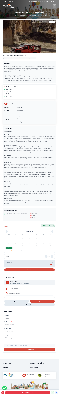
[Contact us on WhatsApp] (4, 388)
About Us (46, 1)
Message (6, 335)
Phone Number (8, 328)
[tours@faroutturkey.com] (56, 392)
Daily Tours (24, 15)
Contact (53, 1)
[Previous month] (7, 231)
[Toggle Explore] (28, 367)
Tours (17, 15)
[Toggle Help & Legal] (55, 367)
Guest (7, 256)
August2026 (29, 231)
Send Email (30, 305)
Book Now (29, 270)
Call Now (17, 301)
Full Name (7, 315)
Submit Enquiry (30, 349)
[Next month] (52, 231)
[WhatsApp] (52, 392)
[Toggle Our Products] (28, 363)
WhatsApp (43, 301)
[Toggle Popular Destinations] (55, 363)
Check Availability (28, 392)
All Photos (53, 22)
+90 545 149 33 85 (8, 1)
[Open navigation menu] (54, 6)
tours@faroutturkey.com (37, 1)
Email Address (8, 322)
